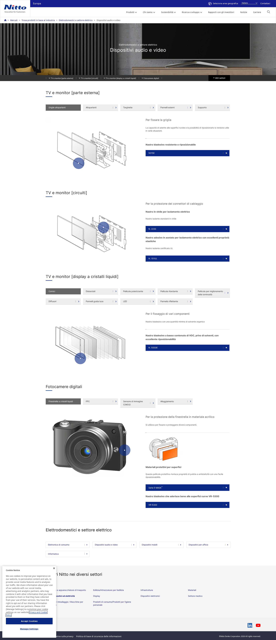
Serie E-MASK (155, 487)
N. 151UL (152, 258)
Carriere (257, 12)
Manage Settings (29, 628)
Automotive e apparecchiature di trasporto (66, 590)
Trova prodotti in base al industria (38, 20)
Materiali (192, 590)
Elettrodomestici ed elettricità (60, 596)
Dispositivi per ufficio (198, 544)
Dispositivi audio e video (106, 544)
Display (96, 596)
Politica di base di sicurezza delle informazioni (98, 636)
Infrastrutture (147, 590)
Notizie (243, 12)
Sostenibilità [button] (167, 12)
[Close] (54, 568)
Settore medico (195, 596)
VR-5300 (152, 505)
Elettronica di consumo (58, 544)
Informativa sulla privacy (61, 636)
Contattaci (265, 3)
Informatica (53, 554)
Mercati (14, 20)
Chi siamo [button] (148, 12)
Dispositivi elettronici (150, 596)
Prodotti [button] (130, 12)
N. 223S (152, 229)
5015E (151, 153)
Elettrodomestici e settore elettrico (76, 20)
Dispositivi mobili (149, 544)
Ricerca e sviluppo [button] (191, 12)
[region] (29, 602)
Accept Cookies (29, 621)
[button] (268, 12)
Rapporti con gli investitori (221, 12)
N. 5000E (153, 347)
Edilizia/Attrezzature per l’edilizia (108, 590)
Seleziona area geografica (225, 3)
